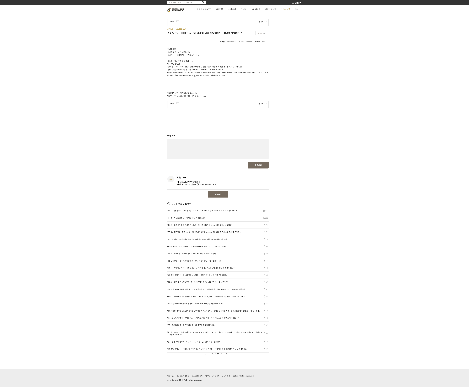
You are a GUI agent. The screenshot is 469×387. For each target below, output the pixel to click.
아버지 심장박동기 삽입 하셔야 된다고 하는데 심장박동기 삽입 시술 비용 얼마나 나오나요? (199, 225)
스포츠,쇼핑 (285, 9)
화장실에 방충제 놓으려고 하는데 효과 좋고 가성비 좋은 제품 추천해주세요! (194, 261)
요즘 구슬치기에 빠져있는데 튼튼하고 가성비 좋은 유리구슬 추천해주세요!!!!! (195, 303)
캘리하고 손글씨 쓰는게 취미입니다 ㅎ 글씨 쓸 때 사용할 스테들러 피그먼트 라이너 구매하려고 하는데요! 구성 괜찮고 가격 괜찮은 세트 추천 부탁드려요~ (214, 333)
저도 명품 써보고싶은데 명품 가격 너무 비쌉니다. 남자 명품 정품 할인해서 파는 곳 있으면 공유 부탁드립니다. (206, 289)
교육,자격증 (255, 9)
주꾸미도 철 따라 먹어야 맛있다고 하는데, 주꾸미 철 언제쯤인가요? (191, 325)
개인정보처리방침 (182, 376)
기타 (296, 9)
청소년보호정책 (197, 376)
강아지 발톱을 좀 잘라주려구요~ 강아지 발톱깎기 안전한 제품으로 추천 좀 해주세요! (197, 282)
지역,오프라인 (270, 9)
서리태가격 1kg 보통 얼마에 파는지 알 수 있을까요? (186, 218)
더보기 (218, 194)
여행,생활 (220, 9)
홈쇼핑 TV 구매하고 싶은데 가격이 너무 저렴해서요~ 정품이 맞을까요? (192, 253)
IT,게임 (243, 9)
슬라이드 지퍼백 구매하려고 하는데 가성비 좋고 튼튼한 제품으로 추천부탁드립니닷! (197, 239)
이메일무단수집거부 (212, 376)
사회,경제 (232, 9)
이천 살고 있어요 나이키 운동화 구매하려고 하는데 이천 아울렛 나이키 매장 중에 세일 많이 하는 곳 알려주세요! (207, 349)
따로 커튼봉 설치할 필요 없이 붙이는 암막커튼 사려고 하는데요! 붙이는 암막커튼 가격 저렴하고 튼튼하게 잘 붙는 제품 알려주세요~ (214, 311)
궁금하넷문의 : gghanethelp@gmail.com (238, 376)
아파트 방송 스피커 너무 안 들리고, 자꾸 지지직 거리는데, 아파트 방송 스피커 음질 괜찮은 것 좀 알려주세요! (206, 296)
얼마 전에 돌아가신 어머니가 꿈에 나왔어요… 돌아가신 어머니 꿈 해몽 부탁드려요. (197, 275)
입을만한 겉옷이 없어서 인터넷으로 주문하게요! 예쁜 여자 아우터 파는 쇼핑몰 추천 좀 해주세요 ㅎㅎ (203, 318)
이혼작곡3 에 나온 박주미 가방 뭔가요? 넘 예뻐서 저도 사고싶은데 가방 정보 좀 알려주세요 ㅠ (201, 268)
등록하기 (258, 165)
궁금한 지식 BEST (204, 9)
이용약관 (170, 376)
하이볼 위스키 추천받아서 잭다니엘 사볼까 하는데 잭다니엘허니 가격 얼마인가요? (196, 246)
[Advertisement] (218, 119)
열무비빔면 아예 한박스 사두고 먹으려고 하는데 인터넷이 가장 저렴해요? (193, 342)
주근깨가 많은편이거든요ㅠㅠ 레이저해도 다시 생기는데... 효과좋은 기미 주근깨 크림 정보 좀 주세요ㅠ (204, 232)
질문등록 (298, 2)
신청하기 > (263, 21)
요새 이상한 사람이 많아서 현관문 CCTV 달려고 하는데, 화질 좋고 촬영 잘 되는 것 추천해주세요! (202, 210)
